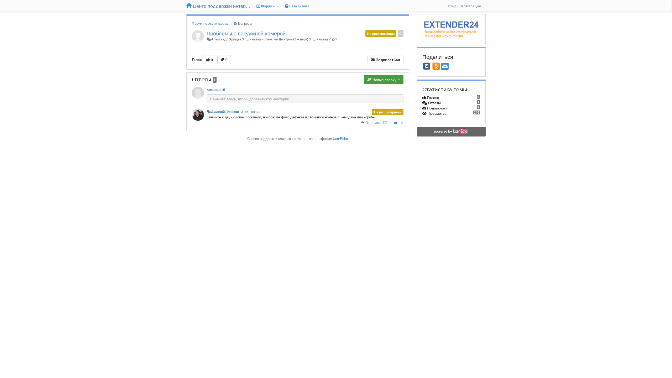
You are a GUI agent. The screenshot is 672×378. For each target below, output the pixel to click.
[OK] (436, 66)
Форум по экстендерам (210, 23)
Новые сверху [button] (384, 79)
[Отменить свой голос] (402, 122)
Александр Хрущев (226, 39)
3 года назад (250, 111)
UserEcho (340, 138)
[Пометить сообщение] (385, 122)
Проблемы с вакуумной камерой (246, 33)
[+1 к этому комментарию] (395, 122)
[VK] (427, 66)
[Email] (445, 66)
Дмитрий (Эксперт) (293, 39)
